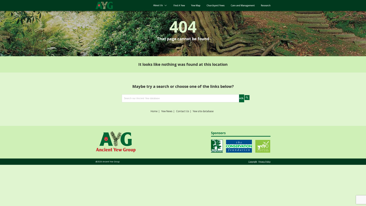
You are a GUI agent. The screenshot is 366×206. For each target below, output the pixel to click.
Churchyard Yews (216, 5)
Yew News (166, 111)
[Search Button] (241, 98)
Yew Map (195, 5)
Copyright (252, 161)
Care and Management (243, 5)
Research (265, 5)
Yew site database (203, 111)
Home (154, 111)
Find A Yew (179, 5)
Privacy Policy (264, 161)
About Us (158, 5)
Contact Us (182, 111)
